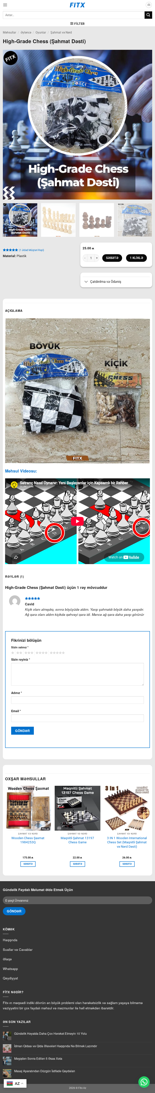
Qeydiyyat (10, 978)
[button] (5, 4)
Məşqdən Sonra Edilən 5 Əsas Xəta (38, 1058)
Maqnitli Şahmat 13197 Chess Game (77, 840)
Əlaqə (7, 959)
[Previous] (10, 125)
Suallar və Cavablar (18, 949)
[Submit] (148, 15)
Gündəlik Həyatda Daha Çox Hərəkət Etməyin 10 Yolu (50, 1033)
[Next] (144, 125)
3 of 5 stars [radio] (28, 652)
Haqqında (10, 939)
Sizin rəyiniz (20, 659)
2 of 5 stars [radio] (18, 652)
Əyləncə (26, 32)
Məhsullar (9, 32)
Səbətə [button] (28, 864)
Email (16, 711)
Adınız (16, 693)
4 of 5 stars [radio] (41, 652)
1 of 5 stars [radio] (12, 652)
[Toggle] (86, 282)
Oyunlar (41, 32)
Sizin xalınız (20, 647)
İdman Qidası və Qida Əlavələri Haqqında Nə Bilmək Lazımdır (55, 1046)
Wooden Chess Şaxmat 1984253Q (27, 840)
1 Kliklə (136, 258)
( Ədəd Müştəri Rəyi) (31, 250)
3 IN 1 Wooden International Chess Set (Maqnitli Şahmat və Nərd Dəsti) (127, 842)
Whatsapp (10, 968)
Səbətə (112, 258)
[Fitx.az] (77, 5)
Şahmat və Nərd (61, 32)
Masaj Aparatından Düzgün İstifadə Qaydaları (44, 1071)
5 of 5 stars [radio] (57, 652)
